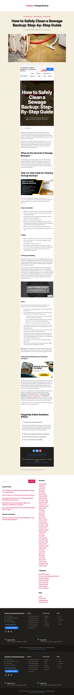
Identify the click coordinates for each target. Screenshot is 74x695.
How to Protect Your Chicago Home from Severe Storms (18, 495)
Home (32, 73)
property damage (44, 580)
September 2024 (44, 530)
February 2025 (43, 520)
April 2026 (42, 492)
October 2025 (43, 504)
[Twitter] (37, 450)
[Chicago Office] (38, 639)
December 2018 (43, 564)
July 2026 (42, 486)
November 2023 (43, 542)
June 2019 (42, 558)
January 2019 (43, 562)
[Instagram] (40, 450)
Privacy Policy (29, 462)
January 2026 (43, 498)
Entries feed (42, 598)
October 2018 (43, 566)
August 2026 (42, 484)
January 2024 (43, 538)
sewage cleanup (42, 270)
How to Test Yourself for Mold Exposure (13, 518)
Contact (50, 76)
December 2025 (43, 500)
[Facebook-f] (6, 631)
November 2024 (43, 526)
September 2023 (44, 546)
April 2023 (42, 556)
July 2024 (42, 534)
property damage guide (31, 469)
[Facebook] (33, 450)
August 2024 (42, 532)
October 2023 (43, 544)
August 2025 (42, 508)
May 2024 (42, 536)
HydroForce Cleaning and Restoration (34, 29)
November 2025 (43, 502)
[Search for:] (15, 481)
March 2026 (42, 494)
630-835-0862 (43, 70)
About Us (32, 76)
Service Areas (46, 73)
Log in (40, 596)
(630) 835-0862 (31, 402)
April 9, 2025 (48, 29)
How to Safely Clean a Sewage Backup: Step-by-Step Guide (37, 23)
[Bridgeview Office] (5, 639)
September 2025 (44, 506)
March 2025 (42, 518)
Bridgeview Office (11, 640)
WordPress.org (43, 602)
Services (38, 73)
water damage (47, 16)
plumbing (24, 469)
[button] (41, 78)
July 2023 (42, 550)
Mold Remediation (44, 578)
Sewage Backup (38, 16)
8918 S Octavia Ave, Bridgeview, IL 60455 (37, 455)
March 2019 (42, 560)
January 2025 (43, 522)
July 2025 (42, 510)
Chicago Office (43, 640)
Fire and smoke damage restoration (49, 576)
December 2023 (43, 540)
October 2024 (43, 528)
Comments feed (43, 600)
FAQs (39, 76)
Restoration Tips (27, 16)
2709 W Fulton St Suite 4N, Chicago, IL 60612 (37, 454)
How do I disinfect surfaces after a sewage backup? (35, 437)
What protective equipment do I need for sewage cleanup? (36, 434)
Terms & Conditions (37, 462)
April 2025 (42, 516)
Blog (45, 76)
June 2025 (42, 512)
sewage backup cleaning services (35, 395)
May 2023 (41, 554)
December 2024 (43, 524)
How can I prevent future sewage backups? (33, 439)
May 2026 (42, 490)
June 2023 (42, 552)
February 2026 (43, 496)
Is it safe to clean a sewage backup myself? (33, 422)
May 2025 (41, 514)
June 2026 (42, 488)
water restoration (44, 588)
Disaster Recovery (44, 574)
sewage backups (48, 141)
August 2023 (42, 548)
